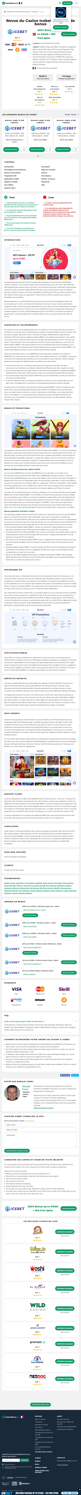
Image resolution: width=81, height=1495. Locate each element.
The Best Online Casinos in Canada (44, 1434)
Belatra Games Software (53, 891)
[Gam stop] (14, 1483)
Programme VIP (10, 176)
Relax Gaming (48, 883)
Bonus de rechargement (32, 947)
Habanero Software (11, 888)
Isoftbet (7, 883)
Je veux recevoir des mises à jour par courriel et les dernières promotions (18, 1467)
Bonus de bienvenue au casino (14, 141)
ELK (47, 886)
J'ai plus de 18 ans (10, 1464)
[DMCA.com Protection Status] (10, 1478)
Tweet (76, 1075)
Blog (37, 1464)
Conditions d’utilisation (65, 1429)
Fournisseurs (46, 176)
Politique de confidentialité (66, 1426)
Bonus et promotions (12, 173)
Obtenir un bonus (61, 27)
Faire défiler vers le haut (40, 1404)
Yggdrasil (38, 883)
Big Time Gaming (47, 888)
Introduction (9, 167)
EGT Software (24, 891)
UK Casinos (39, 1427)
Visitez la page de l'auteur (44, 1108)
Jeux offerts (8, 185)
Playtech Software (11, 891)
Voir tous (70, 115)
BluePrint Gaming (64, 886)
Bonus (37, 1461)
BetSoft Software (25, 893)
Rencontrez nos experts (42, 1471)
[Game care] (24, 1483)
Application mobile (11, 179)
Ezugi (13, 883)
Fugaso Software (69, 891)
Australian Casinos (41, 1424)
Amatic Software (36, 891)
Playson (20, 886)
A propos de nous (63, 1419)
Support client (9, 188)
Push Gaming (68, 883)
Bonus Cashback (29, 974)
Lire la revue (64, 1236)
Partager (66, 1075)
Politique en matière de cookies (65, 1423)
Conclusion (45, 167)
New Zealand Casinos (42, 1430)
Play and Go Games (30, 886)
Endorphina (24, 888)
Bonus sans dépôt (40, 140)
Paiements (45, 182)
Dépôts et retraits (11, 182)
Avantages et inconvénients (15, 170)
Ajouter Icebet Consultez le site (17, 1150)
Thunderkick (29, 883)
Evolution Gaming (11, 893)
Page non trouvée (48, 170)
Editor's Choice (40, 1419)
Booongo (53, 886)
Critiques (34, 11)
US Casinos (39, 1422)
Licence (44, 173)
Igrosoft (42, 886)
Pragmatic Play (10, 886)
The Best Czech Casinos (43, 1451)
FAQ (43, 185)
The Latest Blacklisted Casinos (42, 1448)
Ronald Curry (26, 1087)
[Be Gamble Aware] (6, 1483)
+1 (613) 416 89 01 (62, 1465)
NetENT (57, 888)
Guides (38, 1458)
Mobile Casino (41, 1467)
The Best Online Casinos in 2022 (44, 1443)
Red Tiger (58, 883)
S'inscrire (25, 1460)
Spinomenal (34, 888)
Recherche (67, 3)
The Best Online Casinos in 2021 (44, 1438)
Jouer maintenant (68, 1208)
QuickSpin (20, 883)
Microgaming (66, 888)
